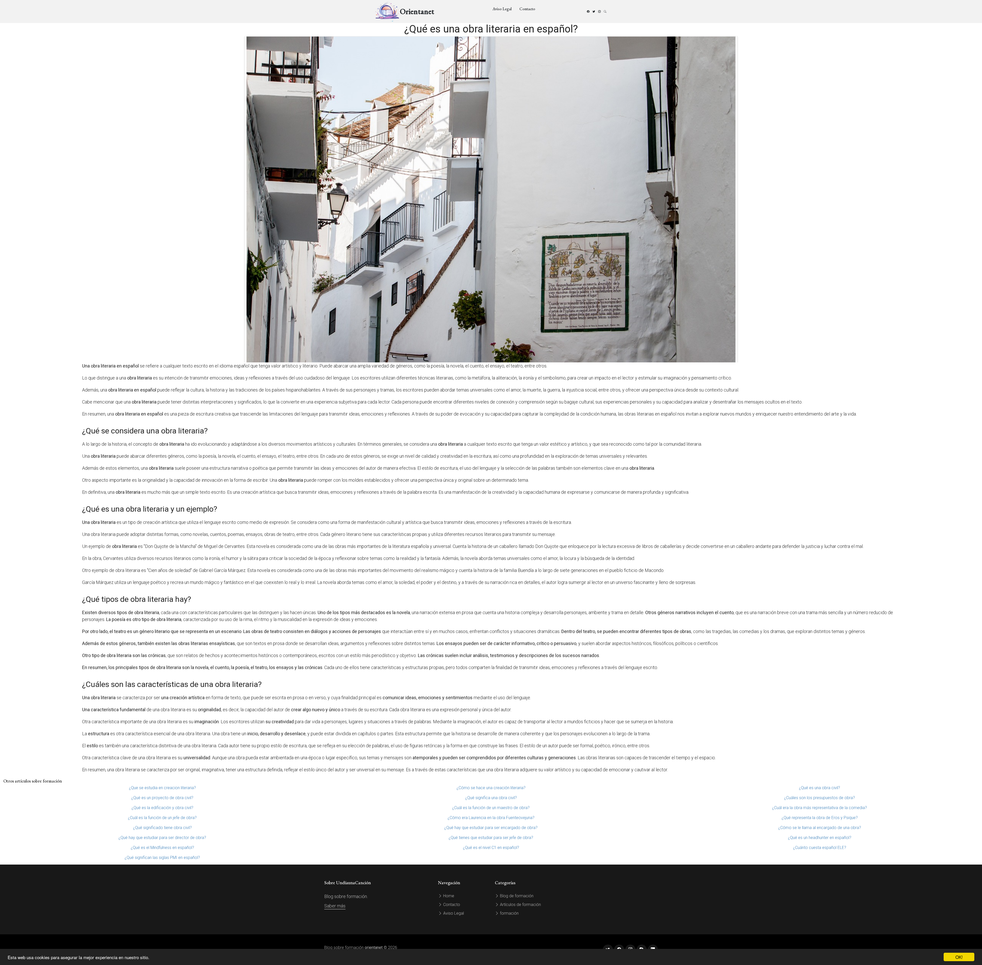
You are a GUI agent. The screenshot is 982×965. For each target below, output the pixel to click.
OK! (959, 957)
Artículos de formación (520, 904)
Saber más (334, 906)
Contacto (527, 9)
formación (509, 913)
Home (448, 895)
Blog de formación (516, 895)
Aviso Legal (502, 9)
